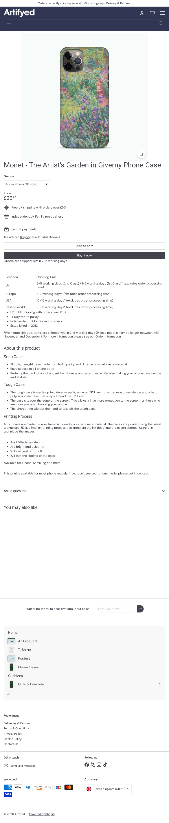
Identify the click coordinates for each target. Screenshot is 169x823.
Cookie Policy (13, 739)
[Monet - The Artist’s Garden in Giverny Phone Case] (31, 551)
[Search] (160, 23)
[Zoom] (141, 154)
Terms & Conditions (17, 728)
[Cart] (152, 13)
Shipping (25, 237)
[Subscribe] (140, 609)
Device (9, 176)
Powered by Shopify (42, 814)
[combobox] (84, 23)
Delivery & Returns (118, 3)
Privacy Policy (13, 734)
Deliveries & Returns (17, 723)
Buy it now (84, 255)
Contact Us (11, 744)
